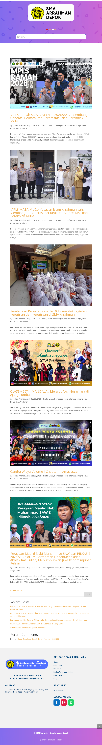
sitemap (51, 740)
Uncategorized (48, 567)
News (12, 128)
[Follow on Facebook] (56, 702)
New (84, 125)
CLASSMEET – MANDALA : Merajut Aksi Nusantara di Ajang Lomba (49, 393)
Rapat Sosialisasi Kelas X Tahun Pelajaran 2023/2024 (39, 639)
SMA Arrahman (22, 128)
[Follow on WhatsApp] (71, 702)
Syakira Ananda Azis (21, 125)
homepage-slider (60, 125)
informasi (71, 125)
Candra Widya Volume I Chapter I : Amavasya (43, 471)
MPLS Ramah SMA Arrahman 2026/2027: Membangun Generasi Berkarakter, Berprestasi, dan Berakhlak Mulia (51, 117)
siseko (59, 740)
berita (44, 125)
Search (87, 594)
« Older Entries (16, 590)
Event (50, 125)
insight (78, 125)
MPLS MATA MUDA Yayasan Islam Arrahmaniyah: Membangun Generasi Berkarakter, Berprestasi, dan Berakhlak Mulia (49, 212)
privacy (43, 740)
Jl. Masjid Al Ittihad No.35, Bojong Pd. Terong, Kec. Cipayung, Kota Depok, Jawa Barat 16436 (27, 691)
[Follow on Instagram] (64, 702)
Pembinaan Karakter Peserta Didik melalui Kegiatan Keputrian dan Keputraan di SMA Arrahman (48, 313)
